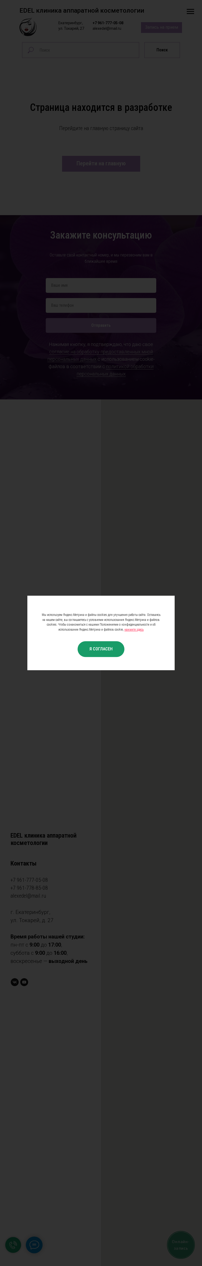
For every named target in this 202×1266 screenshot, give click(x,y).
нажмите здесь (134, 629)
